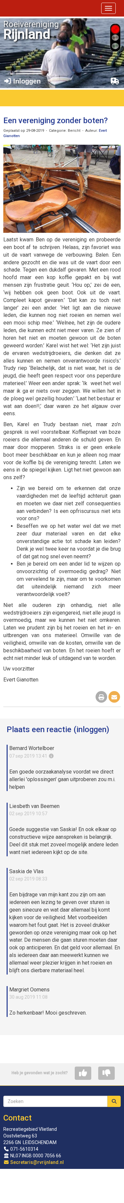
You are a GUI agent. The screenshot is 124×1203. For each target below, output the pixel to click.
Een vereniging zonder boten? (55, 120)
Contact (17, 1118)
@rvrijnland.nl (37, 1162)
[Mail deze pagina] (114, 697)
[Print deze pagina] (101, 697)
